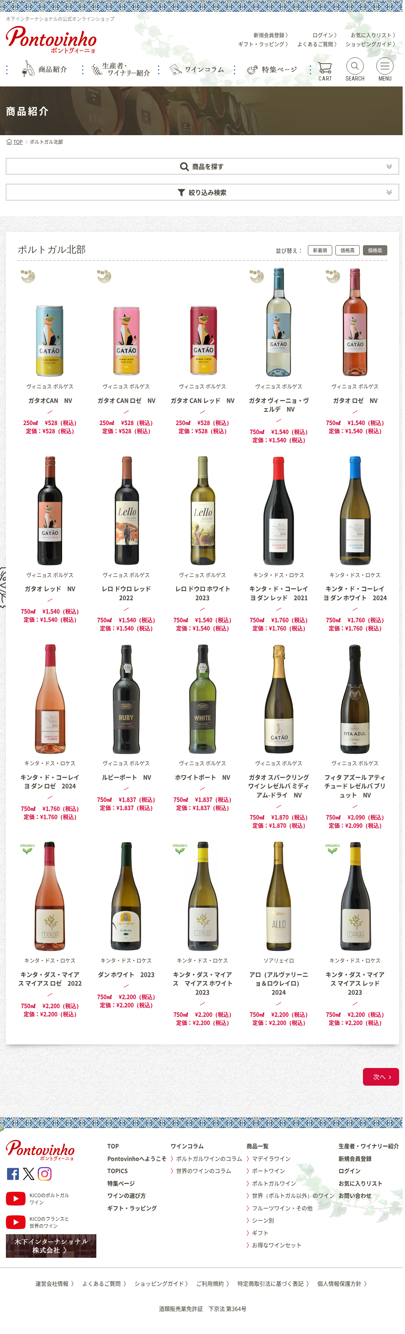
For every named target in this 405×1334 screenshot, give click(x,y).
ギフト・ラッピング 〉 (264, 44)
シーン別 (263, 1220)
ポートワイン (268, 1170)
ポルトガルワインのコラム (209, 1158)
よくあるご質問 (105, 1283)
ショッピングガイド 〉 (372, 44)
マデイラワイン (271, 1158)
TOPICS (117, 1170)
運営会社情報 (56, 1283)
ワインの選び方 (126, 1195)
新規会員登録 (355, 1158)
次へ (379, 1076)
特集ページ (121, 1183)
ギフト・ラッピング (132, 1208)
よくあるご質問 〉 (318, 44)
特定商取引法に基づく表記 (274, 1283)
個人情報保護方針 (343, 1283)
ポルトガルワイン (274, 1183)
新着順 (320, 250)
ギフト (260, 1233)
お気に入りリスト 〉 (374, 35)
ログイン (350, 1170)
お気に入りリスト (361, 1183)
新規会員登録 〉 (272, 35)
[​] (13, 1174)
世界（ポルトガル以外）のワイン (293, 1195)
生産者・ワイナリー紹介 (369, 1146)
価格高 (348, 250)
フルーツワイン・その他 (282, 1208)
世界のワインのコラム (203, 1170)
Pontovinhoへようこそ (137, 1158)
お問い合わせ (355, 1195)
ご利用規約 (214, 1283)
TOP (18, 141)
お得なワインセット (277, 1245)
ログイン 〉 (326, 35)
